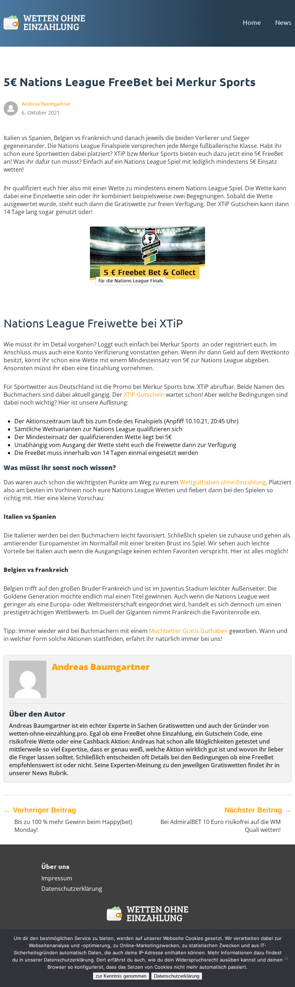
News (283, 22)
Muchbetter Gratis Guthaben (188, 631)
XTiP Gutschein (144, 395)
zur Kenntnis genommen (121, 976)
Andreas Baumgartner (101, 666)
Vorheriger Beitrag (40, 810)
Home (252, 22)
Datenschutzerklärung (71, 889)
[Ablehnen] (286, 958)
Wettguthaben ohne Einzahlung (223, 482)
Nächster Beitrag (257, 810)
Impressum (56, 878)
